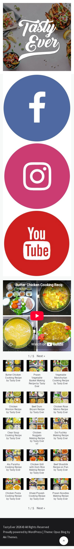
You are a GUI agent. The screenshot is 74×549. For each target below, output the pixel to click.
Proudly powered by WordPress (22, 532)
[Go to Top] (63, 540)
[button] (41, 356)
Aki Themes (10, 537)
